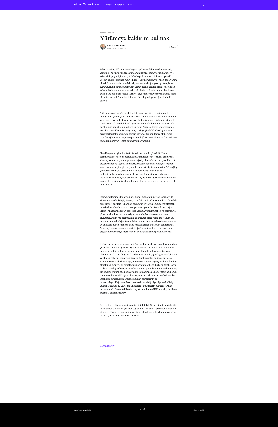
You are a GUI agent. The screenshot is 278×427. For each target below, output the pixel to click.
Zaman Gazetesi (107, 33)
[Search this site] (203, 5)
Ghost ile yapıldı (198, 410)
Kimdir (109, 5)
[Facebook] (144, 409)
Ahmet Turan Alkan (87, 4)
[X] (140, 409)
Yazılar (130, 5)
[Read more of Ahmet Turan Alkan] (103, 47)
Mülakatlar (119, 5)
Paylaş (173, 47)
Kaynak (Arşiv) (107, 345)
